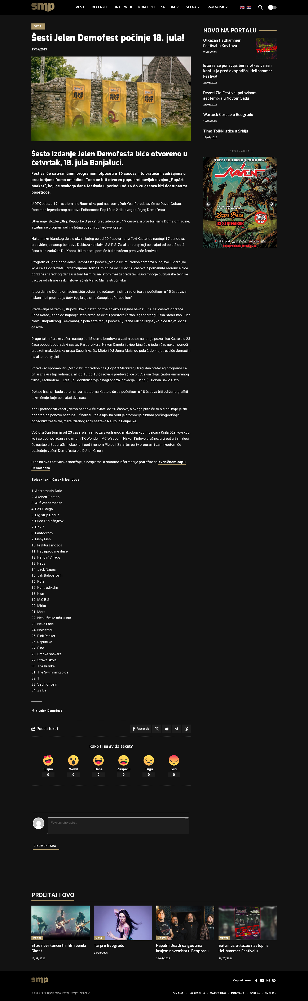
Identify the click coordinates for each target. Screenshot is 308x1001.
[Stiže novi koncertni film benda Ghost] (60, 923)
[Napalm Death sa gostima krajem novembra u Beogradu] (185, 923)
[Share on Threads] (186, 729)
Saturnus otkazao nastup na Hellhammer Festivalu (244, 948)
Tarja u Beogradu (109, 945)
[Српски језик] (249, 7)
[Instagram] (268, 981)
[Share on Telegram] (176, 729)
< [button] (208, 204)
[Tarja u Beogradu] (123, 923)
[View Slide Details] (240, 202)
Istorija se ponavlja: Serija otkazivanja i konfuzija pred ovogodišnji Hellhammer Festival (237, 71)
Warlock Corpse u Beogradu (228, 114)
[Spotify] (274, 981)
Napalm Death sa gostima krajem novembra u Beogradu (182, 948)
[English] (242, 7)
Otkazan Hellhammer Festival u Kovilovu (222, 43)
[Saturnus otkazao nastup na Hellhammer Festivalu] (248, 923)
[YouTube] (262, 981)
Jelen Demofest (50, 711)
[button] (260, 7)
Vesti (38, 26)
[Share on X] (156, 729)
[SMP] (39, 980)
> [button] (271, 204)
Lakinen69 (85, 993)
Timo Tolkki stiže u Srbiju (225, 131)
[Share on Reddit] (166, 729)
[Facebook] (256, 981)
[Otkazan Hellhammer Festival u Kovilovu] (266, 48)
